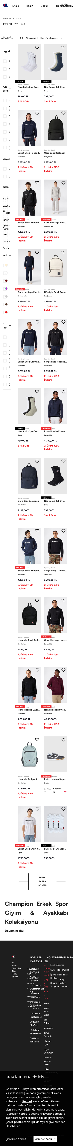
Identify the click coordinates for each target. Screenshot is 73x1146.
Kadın (29, 6)
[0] (65, 6)
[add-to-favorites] (37, 47)
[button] (7, 51)
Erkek (15, 6)
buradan (60, 1122)
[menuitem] (41, 38)
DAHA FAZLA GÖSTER (42, 881)
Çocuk (44, 6)
